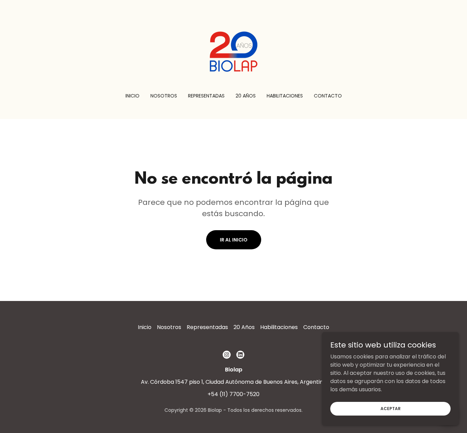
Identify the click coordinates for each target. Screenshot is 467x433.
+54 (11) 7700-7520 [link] (233, 394)
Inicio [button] (144, 327)
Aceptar (391, 408)
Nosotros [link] (163, 95)
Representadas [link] (206, 95)
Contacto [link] (328, 95)
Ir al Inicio (234, 239)
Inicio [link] (132, 95)
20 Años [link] (246, 95)
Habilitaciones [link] (285, 95)
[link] (233, 51)
